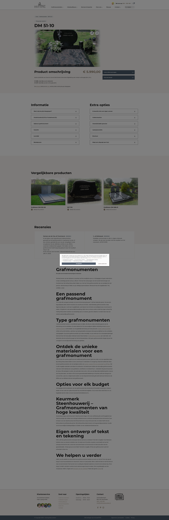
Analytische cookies (68, 259)
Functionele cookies (80, 259)
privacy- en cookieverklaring (94, 257)
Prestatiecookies (67, 261)
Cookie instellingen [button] (102, 263)
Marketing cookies (77, 261)
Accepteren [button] (79, 263)
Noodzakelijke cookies (92, 259)
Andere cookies (88, 261)
